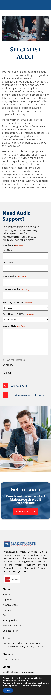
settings (37, 685)
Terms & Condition (12, 625)
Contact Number (16, 289)
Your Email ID (14, 276)
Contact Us (22, 511)
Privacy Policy (10, 620)
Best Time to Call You (18, 314)
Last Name (8, 262)
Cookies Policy (10, 630)
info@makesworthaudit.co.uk (18, 672)
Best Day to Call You (18, 302)
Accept (7, 690)
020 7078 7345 (11, 659)
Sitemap (7, 610)
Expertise (8, 599)
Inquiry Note (14, 325)
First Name (8, 250)
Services (7, 594)
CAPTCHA (8, 364)
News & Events (10, 604)
